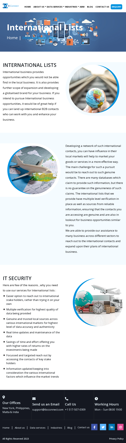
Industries (71, 6)
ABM (82, 6)
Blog (90, 6)
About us (38, 6)
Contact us (102, 6)
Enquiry (116, 6)
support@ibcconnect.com (47, 409)
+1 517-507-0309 (75, 409)
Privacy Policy (116, 438)
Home (27, 6)
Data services (54, 6)
